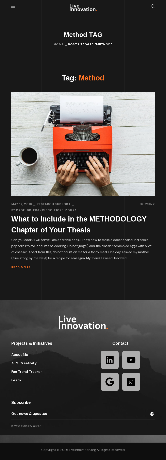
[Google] (110, 382)
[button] (153, 6)
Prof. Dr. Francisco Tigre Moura (46, 210)
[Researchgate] (131, 382)
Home (59, 44)
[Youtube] (131, 360)
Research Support (54, 204)
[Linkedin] (110, 360)
